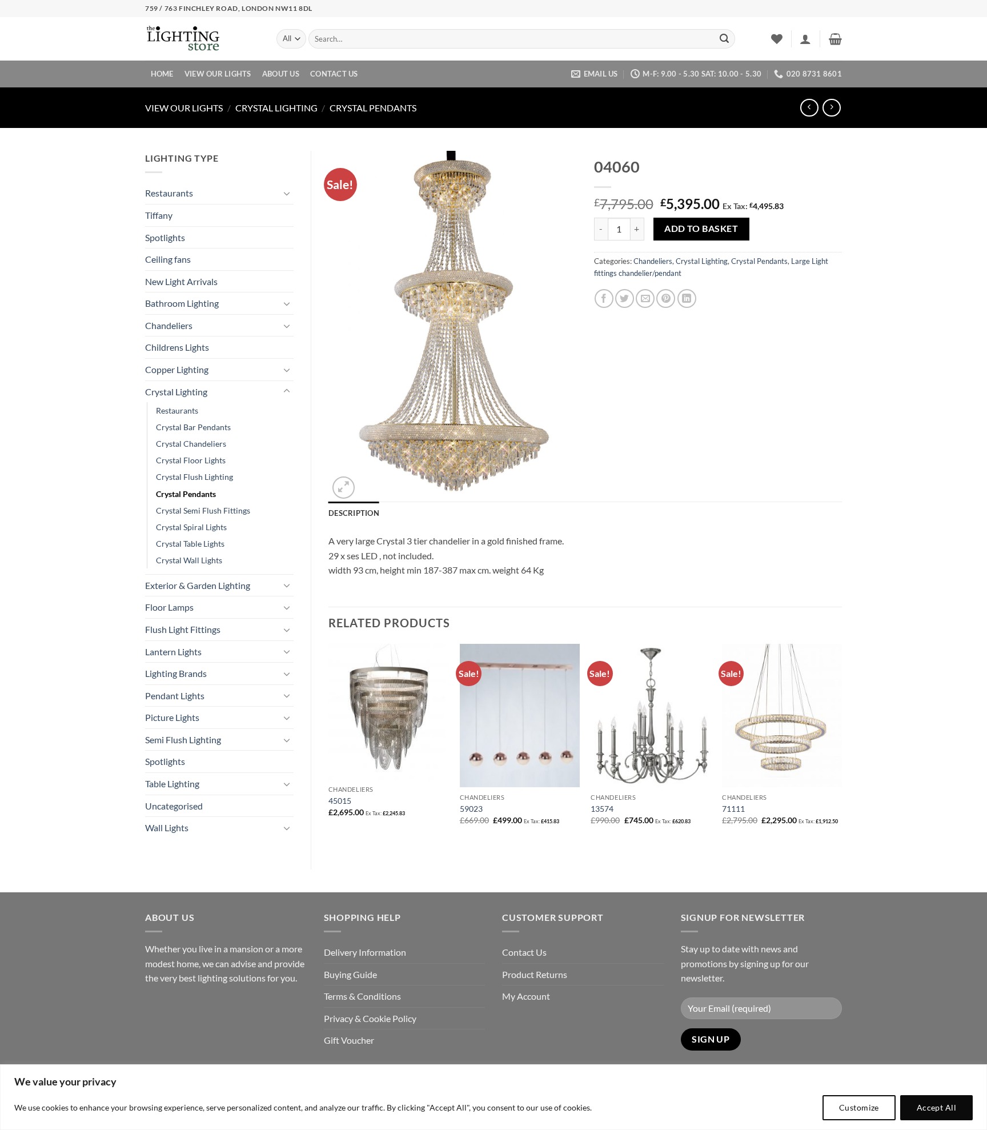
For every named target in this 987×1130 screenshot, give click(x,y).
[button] (805, 38)
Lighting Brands (176, 673)
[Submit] (724, 39)
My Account (526, 996)
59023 (471, 809)
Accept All (936, 1107)
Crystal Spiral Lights (191, 527)
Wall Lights (166, 827)
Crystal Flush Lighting (194, 477)
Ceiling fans (168, 259)
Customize (859, 1107)
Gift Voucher (349, 1040)
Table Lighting (172, 783)
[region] (493, 1097)
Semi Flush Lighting (183, 739)
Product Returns (534, 974)
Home (162, 73)
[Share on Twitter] (624, 298)
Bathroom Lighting (182, 303)
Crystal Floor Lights (191, 460)
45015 (339, 801)
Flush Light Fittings (182, 629)
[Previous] (329, 744)
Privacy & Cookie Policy (370, 1018)
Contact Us (334, 73)
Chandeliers (168, 325)
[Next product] (809, 108)
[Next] (841, 744)
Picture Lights (172, 717)
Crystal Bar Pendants (193, 427)
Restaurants (169, 192)
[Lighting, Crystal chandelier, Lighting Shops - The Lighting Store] (202, 39)
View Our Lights (217, 73)
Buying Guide (350, 974)
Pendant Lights (174, 695)
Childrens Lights (177, 347)
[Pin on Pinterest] (665, 298)
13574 (602, 809)
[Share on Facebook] (604, 298)
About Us (280, 73)
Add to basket (701, 228)
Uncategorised (174, 805)
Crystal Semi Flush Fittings (203, 510)
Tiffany (158, 215)
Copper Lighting (176, 369)
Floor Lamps (169, 607)
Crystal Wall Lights (189, 560)
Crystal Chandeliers (191, 443)
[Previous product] (831, 108)
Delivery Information (365, 952)
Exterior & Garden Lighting (197, 585)
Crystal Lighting (276, 107)
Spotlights (165, 237)
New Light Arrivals (181, 281)
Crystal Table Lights (190, 543)
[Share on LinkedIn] (686, 298)
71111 (733, 809)
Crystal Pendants (373, 107)
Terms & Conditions (362, 996)
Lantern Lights (173, 651)
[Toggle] (287, 193)
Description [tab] (353, 513)
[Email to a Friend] (645, 298)
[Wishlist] (777, 38)
